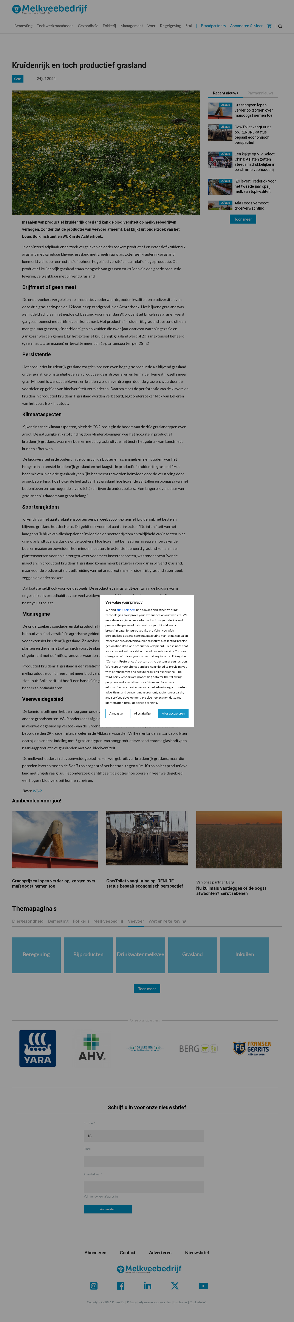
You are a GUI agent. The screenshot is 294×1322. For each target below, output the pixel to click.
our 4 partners (126, 610)
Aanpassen (116, 713)
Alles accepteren (173, 713)
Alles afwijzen (143, 713)
